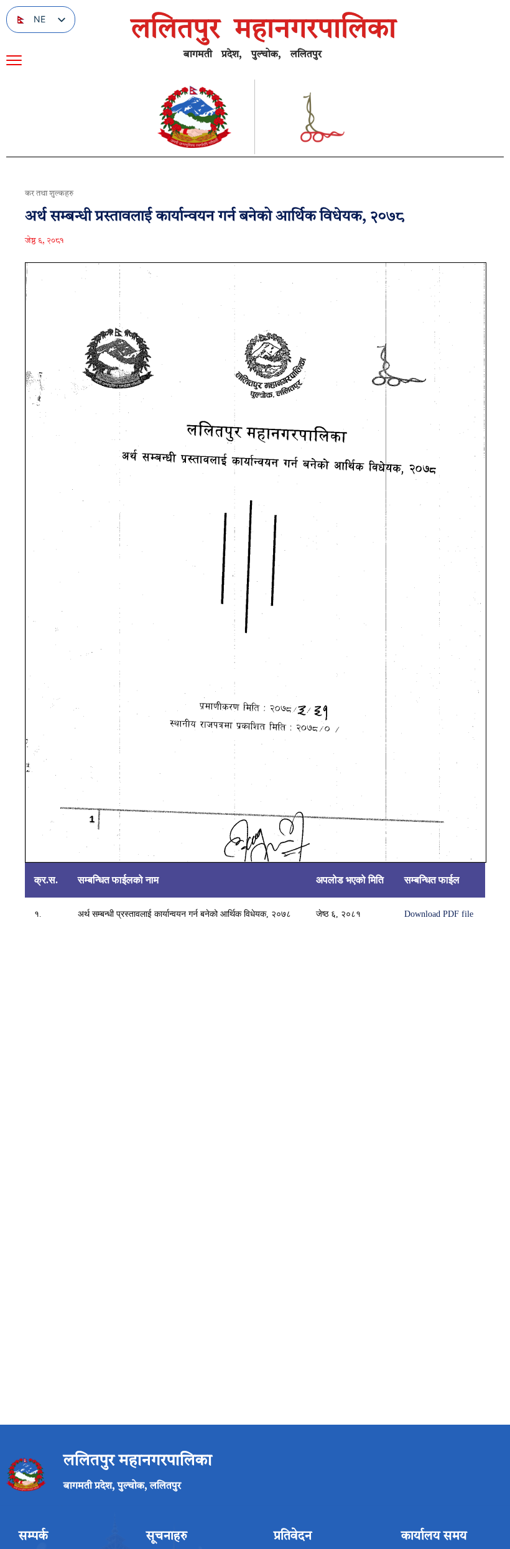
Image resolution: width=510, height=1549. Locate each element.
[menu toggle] (14, 60)
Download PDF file (438, 914)
